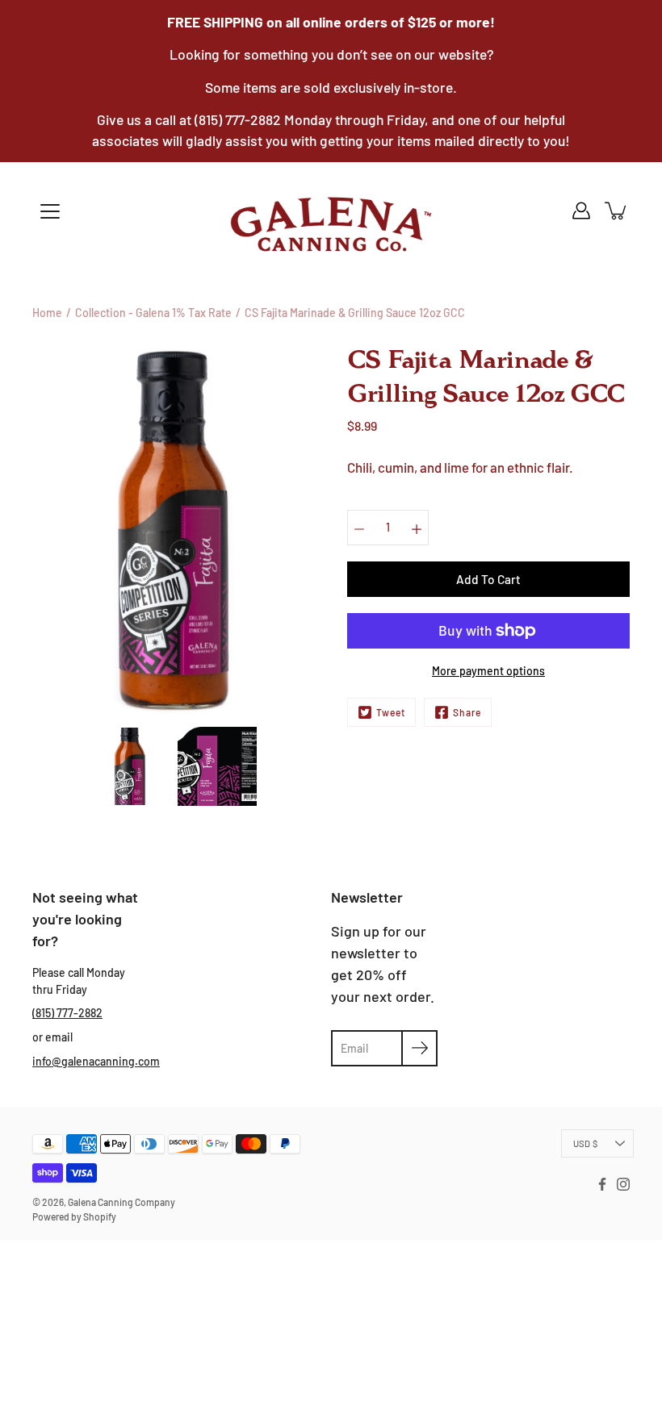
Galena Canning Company (121, 1202)
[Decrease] (359, 527)
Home (47, 312)
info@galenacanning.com (96, 1061)
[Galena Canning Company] (331, 224)
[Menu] (50, 211)
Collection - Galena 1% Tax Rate (153, 312)
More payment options (488, 671)
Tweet (390, 712)
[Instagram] (623, 1184)
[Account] (581, 210)
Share (467, 712)
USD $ (585, 1143)
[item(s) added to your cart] (617, 210)
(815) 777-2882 (67, 1013)
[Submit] (419, 1048)
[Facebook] (602, 1184)
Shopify (99, 1216)
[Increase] (416, 527)
